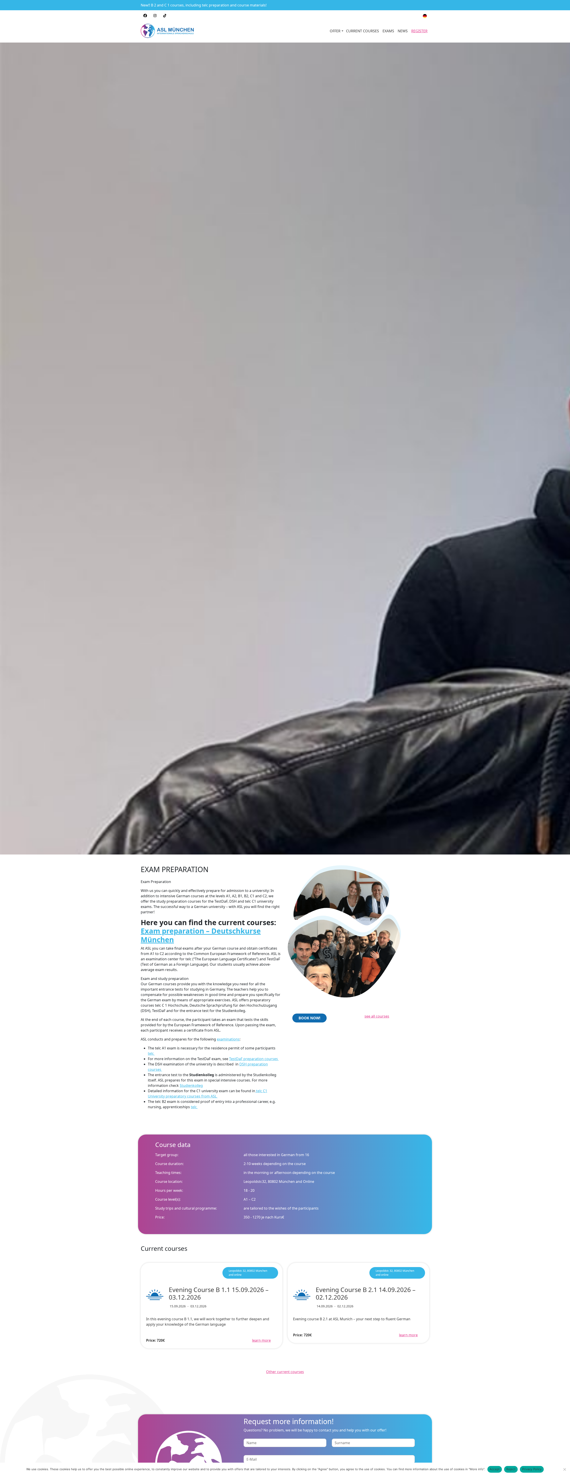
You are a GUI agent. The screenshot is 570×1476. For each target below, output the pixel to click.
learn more (261, 1340)
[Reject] (564, 1469)
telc (151, 1053)
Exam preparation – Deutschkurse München (201, 935)
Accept (495, 1469)
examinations (228, 1039)
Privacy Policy (532, 1469)
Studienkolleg (191, 1085)
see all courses (376, 1016)
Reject (510, 1469)
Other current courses (285, 1371)
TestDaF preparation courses (254, 1058)
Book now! (309, 1018)
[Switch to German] (425, 16)
